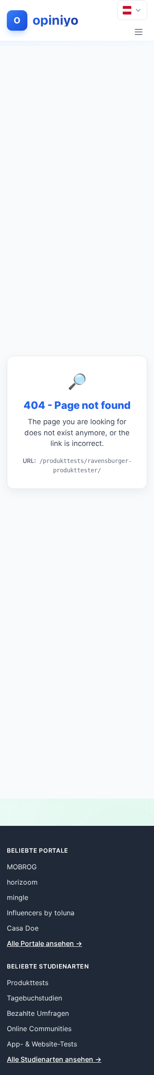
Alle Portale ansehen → (44, 943)
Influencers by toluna (40, 912)
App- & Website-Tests (42, 1044)
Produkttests (27, 982)
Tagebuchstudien (34, 998)
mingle (17, 897)
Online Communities (39, 1028)
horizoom (22, 882)
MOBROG (22, 866)
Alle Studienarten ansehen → (54, 1059)
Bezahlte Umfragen (38, 1013)
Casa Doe (22, 928)
